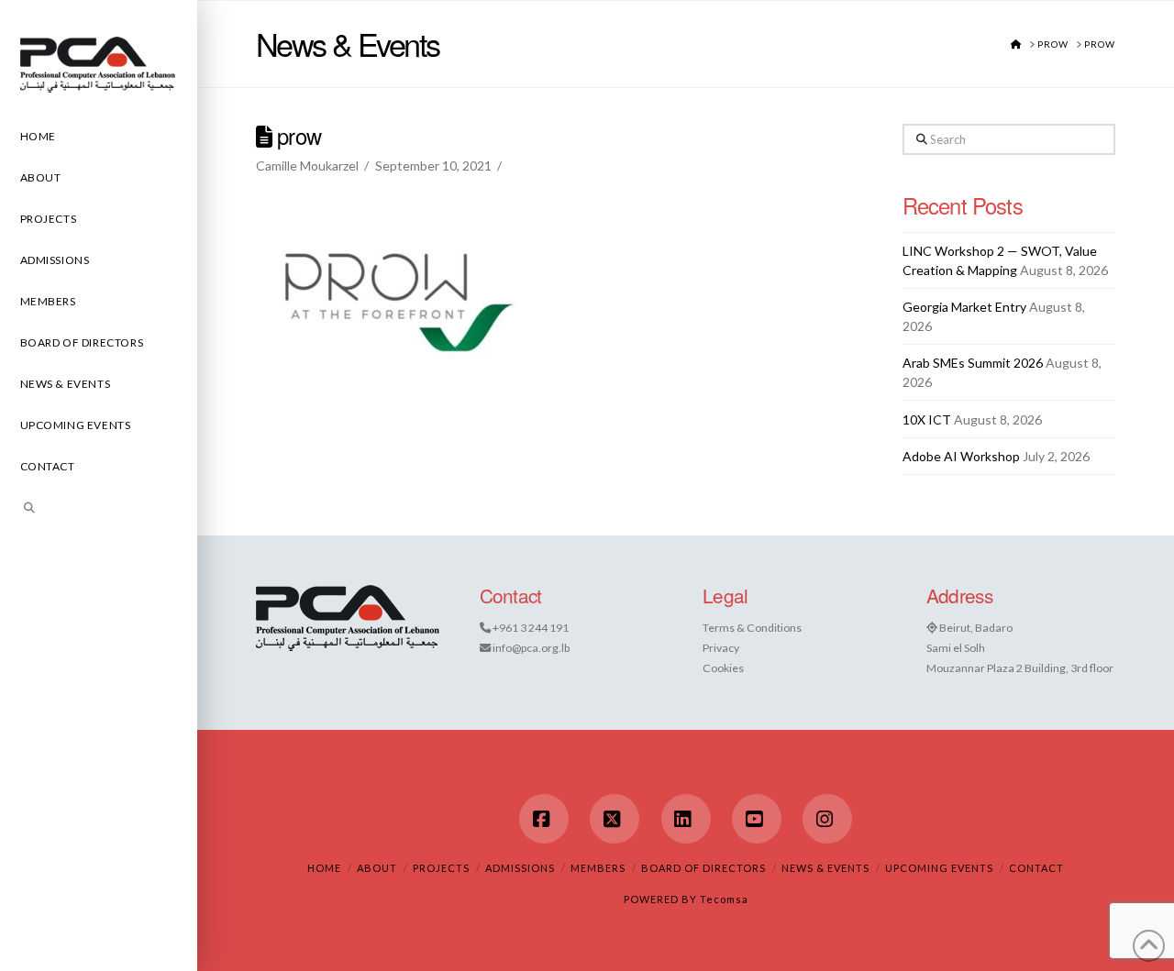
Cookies (723, 668)
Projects (441, 868)
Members (598, 868)
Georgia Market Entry (964, 306)
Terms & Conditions (752, 627)
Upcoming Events (939, 868)
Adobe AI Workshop (961, 456)
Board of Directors (703, 868)
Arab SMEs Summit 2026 (973, 362)
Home (324, 868)
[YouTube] (756, 819)
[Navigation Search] (98, 510)
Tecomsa (724, 899)
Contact (1036, 868)
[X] (614, 819)
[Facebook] (544, 819)
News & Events (825, 868)
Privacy (721, 648)
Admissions (520, 868)
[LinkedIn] (686, 819)
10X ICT (927, 419)
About (377, 868)
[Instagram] (827, 819)
